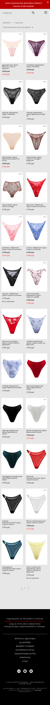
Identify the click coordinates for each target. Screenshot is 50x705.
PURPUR (7, 13)
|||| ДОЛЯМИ (25, 642)
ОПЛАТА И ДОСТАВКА (25, 639)
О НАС (25, 661)
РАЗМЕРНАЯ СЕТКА (25, 650)
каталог (7, 22)
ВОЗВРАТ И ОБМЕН (25, 646)
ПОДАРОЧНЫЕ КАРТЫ (25, 654)
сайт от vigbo (25, 698)
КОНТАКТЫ (25, 657)
